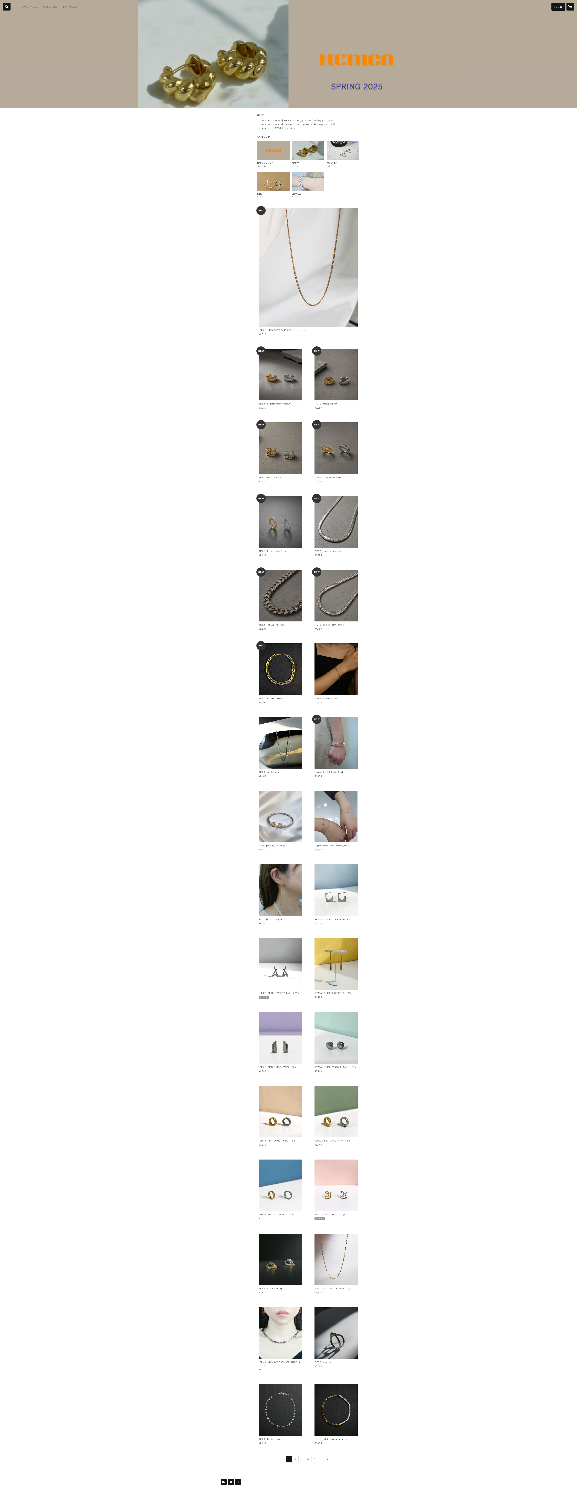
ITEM (63, 6)
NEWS (74, 6)
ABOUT (35, 6)
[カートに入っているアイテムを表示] (570, 7)
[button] (558, 7)
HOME (24, 6)
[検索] (7, 7)
